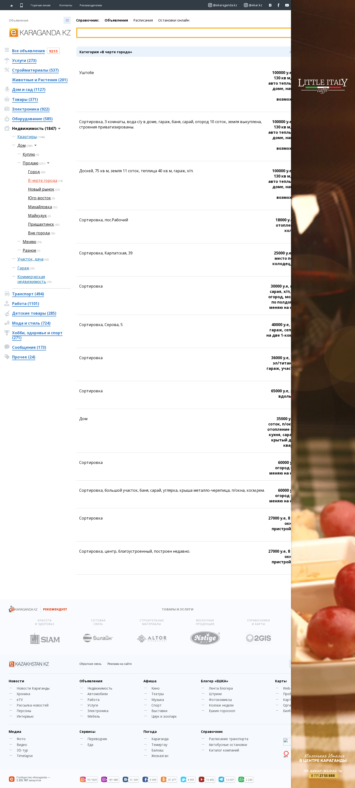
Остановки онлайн (173, 20)
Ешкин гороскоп (222, 710)
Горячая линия (40, 5)
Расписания (143, 20)
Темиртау (159, 744)
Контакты (65, 5)
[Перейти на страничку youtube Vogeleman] (287, 5)
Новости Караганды (33, 688)
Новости (16, 681)
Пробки (289, 693)
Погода (150, 731)
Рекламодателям (91, 5)
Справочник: (87, 20)
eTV (20, 699)
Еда (90, 744)
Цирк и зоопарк (164, 716)
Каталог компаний (224, 750)
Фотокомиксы (220, 699)
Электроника (97, 710)
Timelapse (25, 755)
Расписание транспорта (228, 738)
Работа (93, 699)
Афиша (149, 681)
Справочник (212, 731)
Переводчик (97, 738)
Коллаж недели (221, 705)
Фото (21, 738)
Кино (155, 688)
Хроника (23, 693)
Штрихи (215, 693)
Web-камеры (293, 688)
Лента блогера (221, 688)
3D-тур (22, 750)
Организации (293, 705)
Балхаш (157, 750)
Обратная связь (90, 664)
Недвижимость (99, 688)
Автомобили (97, 693)
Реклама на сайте (119, 664)
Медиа (15, 731)
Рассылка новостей (33, 705)
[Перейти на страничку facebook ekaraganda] (279, 5)
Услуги (92, 705)
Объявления (116, 20)
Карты (281, 681)
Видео (22, 744)
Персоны (24, 710)
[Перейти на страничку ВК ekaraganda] (270, 5)
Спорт (156, 705)
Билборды (291, 710)
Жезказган (159, 755)
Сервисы (87, 731)
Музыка (157, 699)
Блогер (214, 681)
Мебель (93, 716)
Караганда (160, 738)
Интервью (25, 716)
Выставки (159, 710)
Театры (157, 693)
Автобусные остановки (228, 744)
